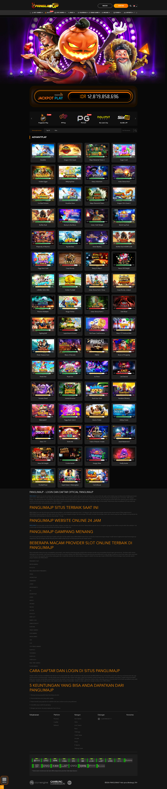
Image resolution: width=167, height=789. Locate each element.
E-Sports (129, 12)
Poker (117, 12)
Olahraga (83, 12)
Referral (56, 725)
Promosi (56, 718)
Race (71, 12)
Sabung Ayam (79, 748)
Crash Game (94, 12)
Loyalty (56, 722)
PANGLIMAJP (33, 496)
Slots (49, 12)
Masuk (105, 5)
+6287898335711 (106, 719)
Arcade (105, 12)
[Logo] (45, 5)
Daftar (121, 5)
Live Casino (60, 12)
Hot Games (37, 12)
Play (59, 98)
